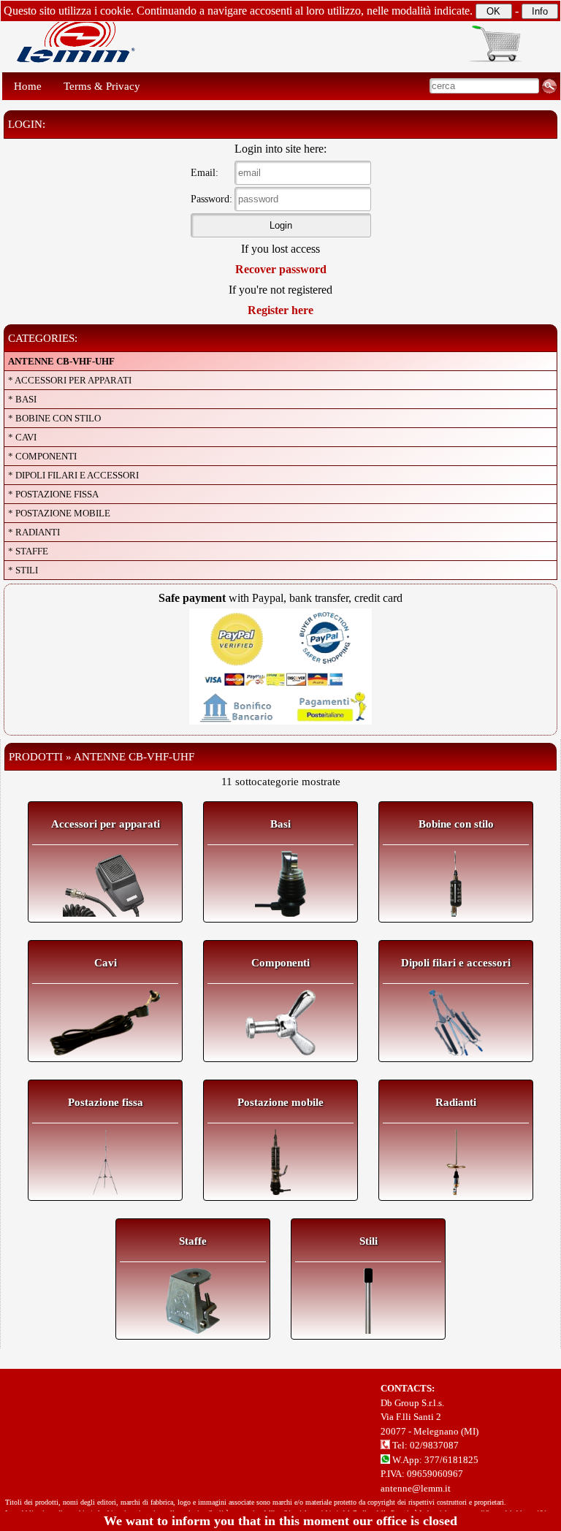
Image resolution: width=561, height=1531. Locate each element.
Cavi (105, 963)
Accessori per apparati (105, 824)
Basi (280, 824)
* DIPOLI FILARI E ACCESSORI (73, 475)
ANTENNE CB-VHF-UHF (61, 361)
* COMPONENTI (42, 456)
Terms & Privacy (102, 86)
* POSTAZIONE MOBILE (59, 513)
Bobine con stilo (456, 824)
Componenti (280, 963)
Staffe (193, 1241)
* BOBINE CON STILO (54, 418)
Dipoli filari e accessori (456, 963)
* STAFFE (28, 551)
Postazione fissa (105, 1102)
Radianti (455, 1102)
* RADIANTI (34, 532)
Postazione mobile (280, 1102)
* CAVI (22, 437)
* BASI (22, 399)
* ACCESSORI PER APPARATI (69, 380)
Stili (368, 1241)
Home (28, 86)
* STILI (23, 570)
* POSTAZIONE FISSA (53, 494)
